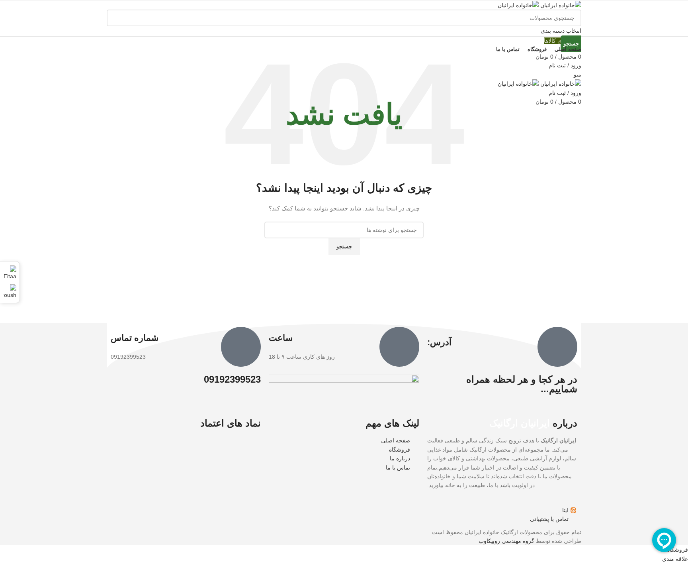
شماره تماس (134, 338)
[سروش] (10, 290)
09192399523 (232, 379)
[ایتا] (10, 271)
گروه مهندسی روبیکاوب (506, 541)
